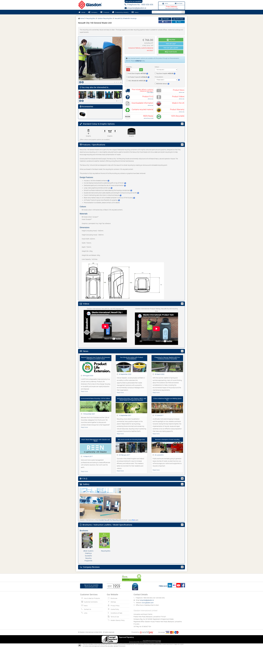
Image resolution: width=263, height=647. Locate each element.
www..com (133, 520)
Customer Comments (90, 602)
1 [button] (115, 82)
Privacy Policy (115, 605)
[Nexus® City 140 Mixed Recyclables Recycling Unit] (118, 95)
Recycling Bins (105, 551)
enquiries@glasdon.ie (136, 8)
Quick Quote (172, 52)
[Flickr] (174, 586)
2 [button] (117, 82)
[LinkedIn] (170, 586)
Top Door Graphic (164, 73)
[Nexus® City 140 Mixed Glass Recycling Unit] (109, 95)
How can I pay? (171, 44)
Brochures (114, 598)
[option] (100, 58)
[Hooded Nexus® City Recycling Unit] (100, 503)
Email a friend (179, 18)
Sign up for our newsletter (133, 1)
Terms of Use (115, 617)
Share (166, 22)
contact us (138, 61)
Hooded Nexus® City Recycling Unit (110, 520)
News (136, 12)
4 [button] (121, 82)
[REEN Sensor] (83, 114)
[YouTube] (178, 586)
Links (85, 613)
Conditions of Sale (116, 613)
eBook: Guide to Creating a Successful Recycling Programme (88, 555)
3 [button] (119, 82)
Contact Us (87, 609)
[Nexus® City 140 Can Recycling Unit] (83, 95)
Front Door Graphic (137, 73)
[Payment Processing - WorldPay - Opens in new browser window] (146, 632)
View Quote (179, 3)
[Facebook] (183, 586)
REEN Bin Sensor (161, 83)
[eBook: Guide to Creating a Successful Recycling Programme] (88, 540)
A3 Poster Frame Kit (137, 77)
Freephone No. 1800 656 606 (139, 4)
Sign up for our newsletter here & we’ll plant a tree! (91, 586)
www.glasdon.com (147, 602)
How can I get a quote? (171, 48)
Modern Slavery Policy (118, 620)
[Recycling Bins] (105, 540)
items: (166, 3)
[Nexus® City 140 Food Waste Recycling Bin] (92, 95)
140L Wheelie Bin (136, 80)
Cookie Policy (115, 609)
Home (83, 12)
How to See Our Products (92, 598)
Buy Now (172, 39)
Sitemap (113, 602)
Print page (166, 18)
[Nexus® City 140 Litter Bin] (100, 95)
